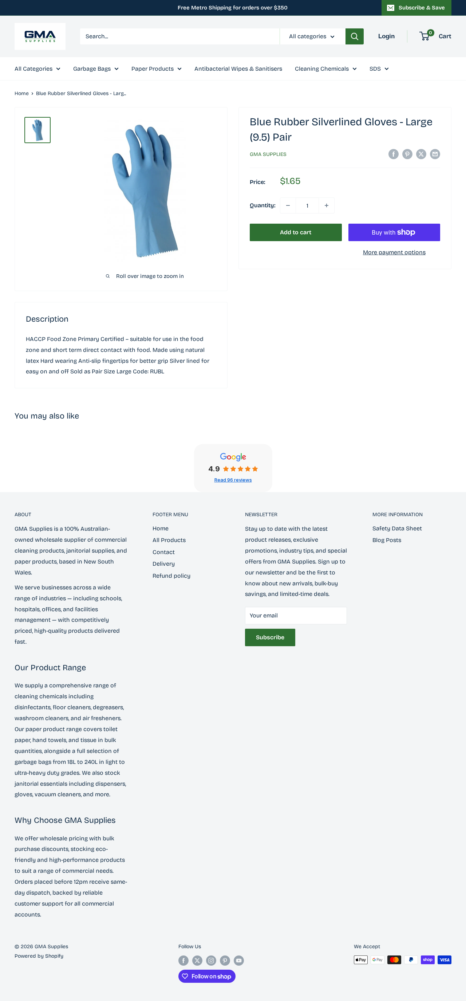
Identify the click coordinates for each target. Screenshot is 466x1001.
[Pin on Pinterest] (407, 153)
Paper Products (152, 68)
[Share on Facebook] (393, 153)
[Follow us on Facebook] (183, 960)
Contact (164, 552)
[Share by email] (435, 153)
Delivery (164, 563)
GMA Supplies (268, 154)
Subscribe (270, 637)
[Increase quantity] (326, 205)
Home (22, 93)
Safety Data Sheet (397, 528)
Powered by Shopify (39, 956)
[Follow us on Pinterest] (225, 960)
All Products (169, 540)
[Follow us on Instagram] (211, 960)
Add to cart (295, 232)
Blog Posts (386, 540)
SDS (375, 68)
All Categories (33, 68)
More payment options (394, 252)
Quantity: (263, 205)
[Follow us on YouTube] (239, 960)
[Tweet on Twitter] (421, 153)
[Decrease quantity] (288, 205)
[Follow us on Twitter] (197, 960)
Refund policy (171, 575)
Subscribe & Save (422, 7)
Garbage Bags (92, 68)
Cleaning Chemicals (322, 68)
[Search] (354, 36)
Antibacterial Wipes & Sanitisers (238, 68)
